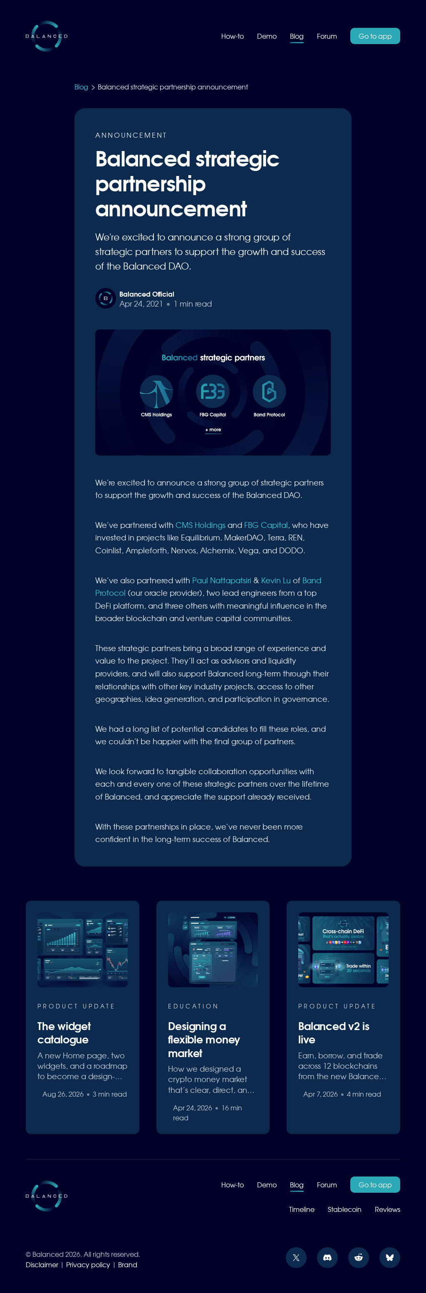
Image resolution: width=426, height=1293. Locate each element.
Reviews (387, 1209)
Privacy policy (88, 1264)
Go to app (375, 36)
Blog (297, 36)
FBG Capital (266, 524)
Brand (127, 1264)
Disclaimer (42, 1264)
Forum (327, 36)
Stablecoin (345, 1209)
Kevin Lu (276, 580)
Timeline (302, 1209)
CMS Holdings (200, 524)
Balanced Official (146, 293)
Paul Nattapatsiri (221, 580)
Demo (267, 36)
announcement (131, 135)
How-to (232, 36)
